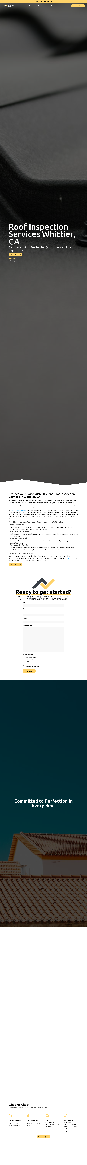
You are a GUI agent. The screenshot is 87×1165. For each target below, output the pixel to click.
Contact (54, 6)
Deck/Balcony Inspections (32, 666)
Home (31, 6)
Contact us (69, 558)
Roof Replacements (30, 664)
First (24, 608)
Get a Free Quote (77, 6)
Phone (25, 618)
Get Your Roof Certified (18, 510)
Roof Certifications (30, 657)
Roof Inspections (30, 659)
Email (24, 612)
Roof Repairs (29, 662)
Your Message (27, 625)
